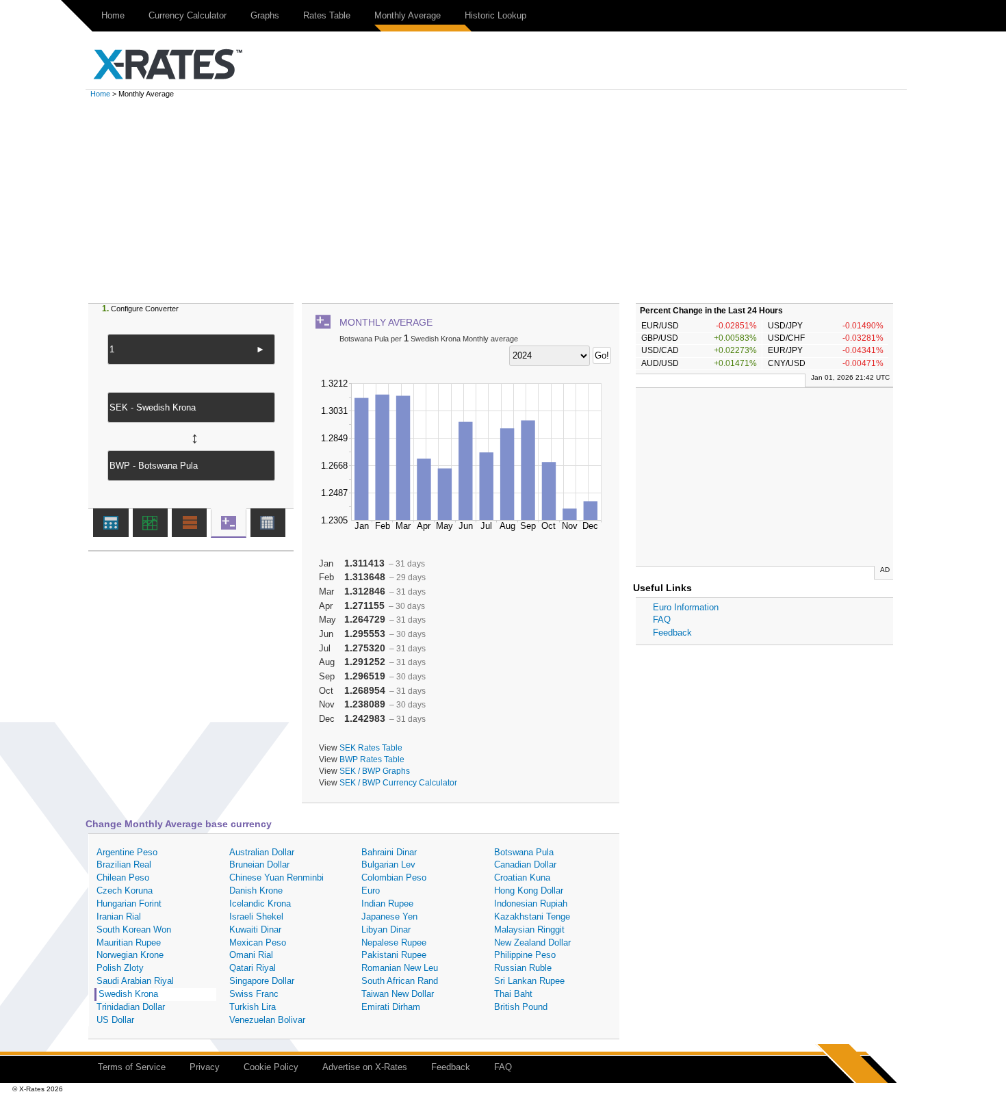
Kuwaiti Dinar (255, 929)
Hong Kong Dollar (528, 890)
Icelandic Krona (260, 903)
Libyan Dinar (386, 929)
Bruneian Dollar (259, 864)
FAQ (662, 619)
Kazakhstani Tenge (532, 916)
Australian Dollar (261, 852)
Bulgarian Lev (388, 864)
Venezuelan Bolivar (267, 1020)
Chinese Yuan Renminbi (276, 877)
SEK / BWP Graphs (374, 770)
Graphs (264, 15)
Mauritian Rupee (128, 942)
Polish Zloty (120, 968)
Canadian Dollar (525, 864)
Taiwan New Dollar (397, 994)
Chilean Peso (122, 877)
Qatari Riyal (252, 968)
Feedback (672, 632)
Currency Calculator (188, 15)
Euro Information (686, 607)
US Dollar (115, 1020)
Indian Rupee (387, 903)
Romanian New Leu (399, 968)
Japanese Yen (389, 916)
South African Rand (399, 981)
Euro (370, 890)
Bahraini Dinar (389, 852)
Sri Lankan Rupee (529, 981)
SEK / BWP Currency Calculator (398, 782)
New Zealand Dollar (532, 942)
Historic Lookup (495, 15)
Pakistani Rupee (393, 955)
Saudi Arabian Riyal (135, 981)
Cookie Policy (271, 1067)
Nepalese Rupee (393, 942)
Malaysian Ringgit (529, 929)
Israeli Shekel (256, 916)
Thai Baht (513, 994)
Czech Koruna (124, 890)
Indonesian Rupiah (530, 903)
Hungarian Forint (129, 903)
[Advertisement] (503, 200)
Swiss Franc (254, 994)
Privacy (205, 1067)
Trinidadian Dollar (130, 1007)
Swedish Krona (128, 994)
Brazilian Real (123, 864)
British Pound (520, 1007)
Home (113, 15)
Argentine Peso (126, 852)
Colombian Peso (393, 877)
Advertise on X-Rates (364, 1067)
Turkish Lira (252, 1007)
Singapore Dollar (261, 981)
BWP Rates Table (371, 759)
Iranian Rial (118, 916)
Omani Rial (251, 955)
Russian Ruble (523, 968)
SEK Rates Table (370, 747)
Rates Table (326, 15)
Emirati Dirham (390, 1007)
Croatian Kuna (522, 877)
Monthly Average (407, 15)
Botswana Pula (524, 852)
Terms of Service (132, 1067)
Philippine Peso (525, 955)
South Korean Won (133, 929)
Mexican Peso (257, 942)
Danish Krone (256, 890)
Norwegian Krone (130, 955)
